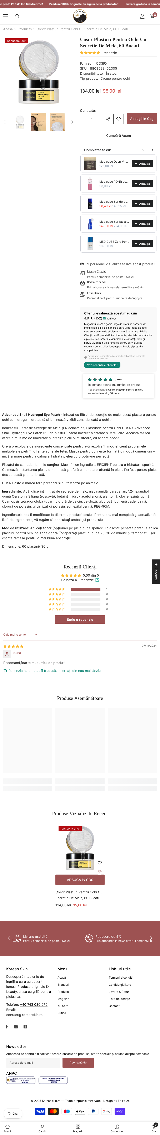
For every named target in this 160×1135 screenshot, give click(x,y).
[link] (118, 119)
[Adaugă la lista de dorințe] (100, 862)
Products (25, 29)
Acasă (8, 29)
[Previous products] (143, 150)
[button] (4, 122)
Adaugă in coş (142, 119)
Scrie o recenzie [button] (80, 619)
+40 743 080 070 (34, 1004)
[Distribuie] (109, 119)
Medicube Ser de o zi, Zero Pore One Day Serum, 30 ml (114, 201)
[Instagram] (16, 1026)
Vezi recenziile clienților (102, 365)
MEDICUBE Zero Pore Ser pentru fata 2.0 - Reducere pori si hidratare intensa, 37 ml (114, 241)
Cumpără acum (118, 135)
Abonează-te (78, 1062)
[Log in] (142, 16)
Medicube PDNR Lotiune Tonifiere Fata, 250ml (114, 181)
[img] (13, 646)
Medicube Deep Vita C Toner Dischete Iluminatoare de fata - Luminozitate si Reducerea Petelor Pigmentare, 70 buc (114, 161)
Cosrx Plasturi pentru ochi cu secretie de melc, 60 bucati (78, 895)
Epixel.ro (124, 1100)
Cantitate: (88, 110)
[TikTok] (25, 1026)
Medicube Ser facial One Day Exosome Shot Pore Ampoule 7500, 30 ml (114, 221)
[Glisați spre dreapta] (151, 938)
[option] (38, 71)
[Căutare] (17, 16)
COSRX (101, 63)
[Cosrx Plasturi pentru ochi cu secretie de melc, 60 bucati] (80, 847)
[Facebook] (7, 1026)
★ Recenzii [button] (156, 571)
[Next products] (152, 150)
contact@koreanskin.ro (24, 1015)
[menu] (5, 16)
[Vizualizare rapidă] (100, 871)
